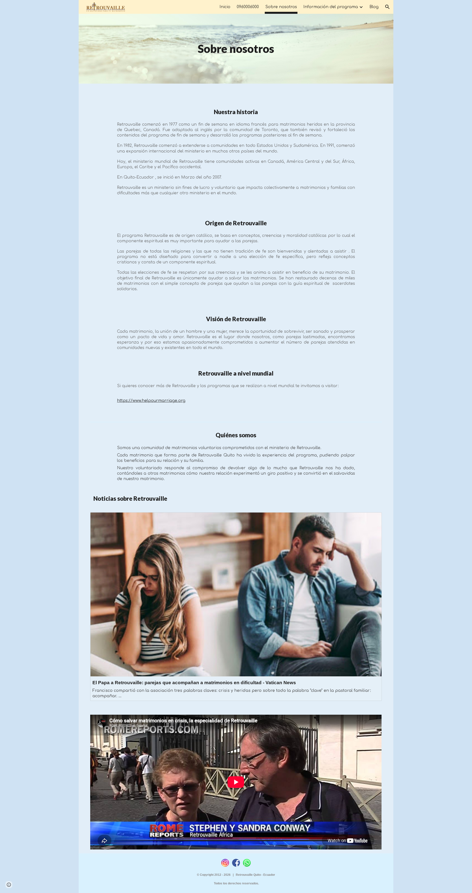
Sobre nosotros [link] (281, 7)
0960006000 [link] (248, 7)
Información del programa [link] (330, 7)
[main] (236, 48)
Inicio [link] (225, 7)
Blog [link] (374, 7)
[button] (387, 7)
